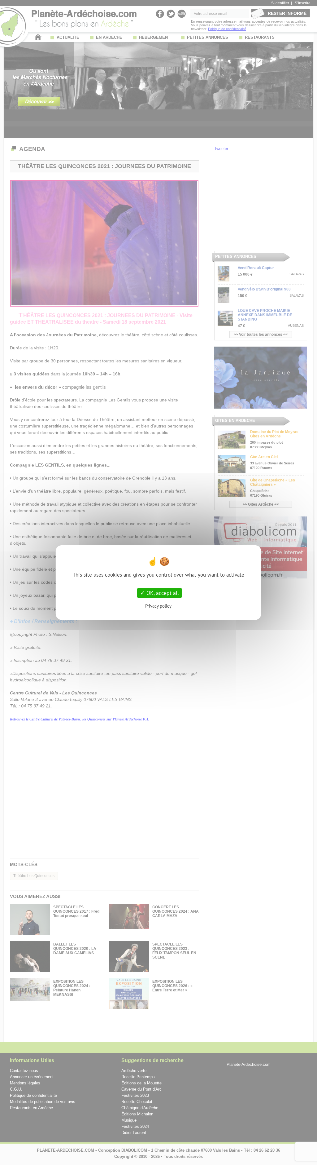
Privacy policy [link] (158, 606)
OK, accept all (162, 592)
